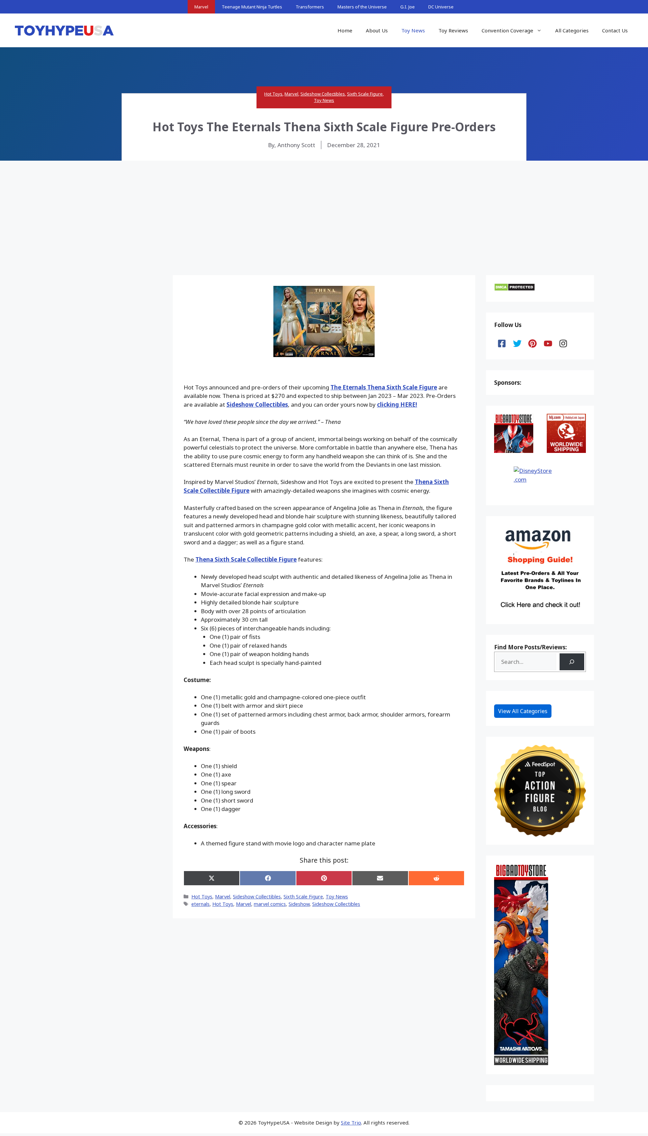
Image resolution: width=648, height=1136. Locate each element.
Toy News (413, 30)
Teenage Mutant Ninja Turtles (252, 7)
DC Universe (441, 7)
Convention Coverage (507, 30)
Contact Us (615, 30)
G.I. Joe (407, 7)
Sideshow (299, 904)
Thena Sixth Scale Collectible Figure (246, 559)
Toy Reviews (453, 30)
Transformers (310, 7)
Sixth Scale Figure (365, 94)
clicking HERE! (397, 404)
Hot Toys (273, 94)
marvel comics (270, 904)
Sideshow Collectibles (322, 94)
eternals (200, 904)
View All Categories (522, 711)
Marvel (201, 7)
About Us (377, 30)
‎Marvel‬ (243, 904)
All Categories (572, 30)
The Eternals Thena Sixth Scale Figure (383, 387)
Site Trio (351, 1122)
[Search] (572, 662)
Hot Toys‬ (222, 904)
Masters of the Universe (362, 7)
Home (345, 30)
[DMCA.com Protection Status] (514, 289)
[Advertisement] (324, 211)
